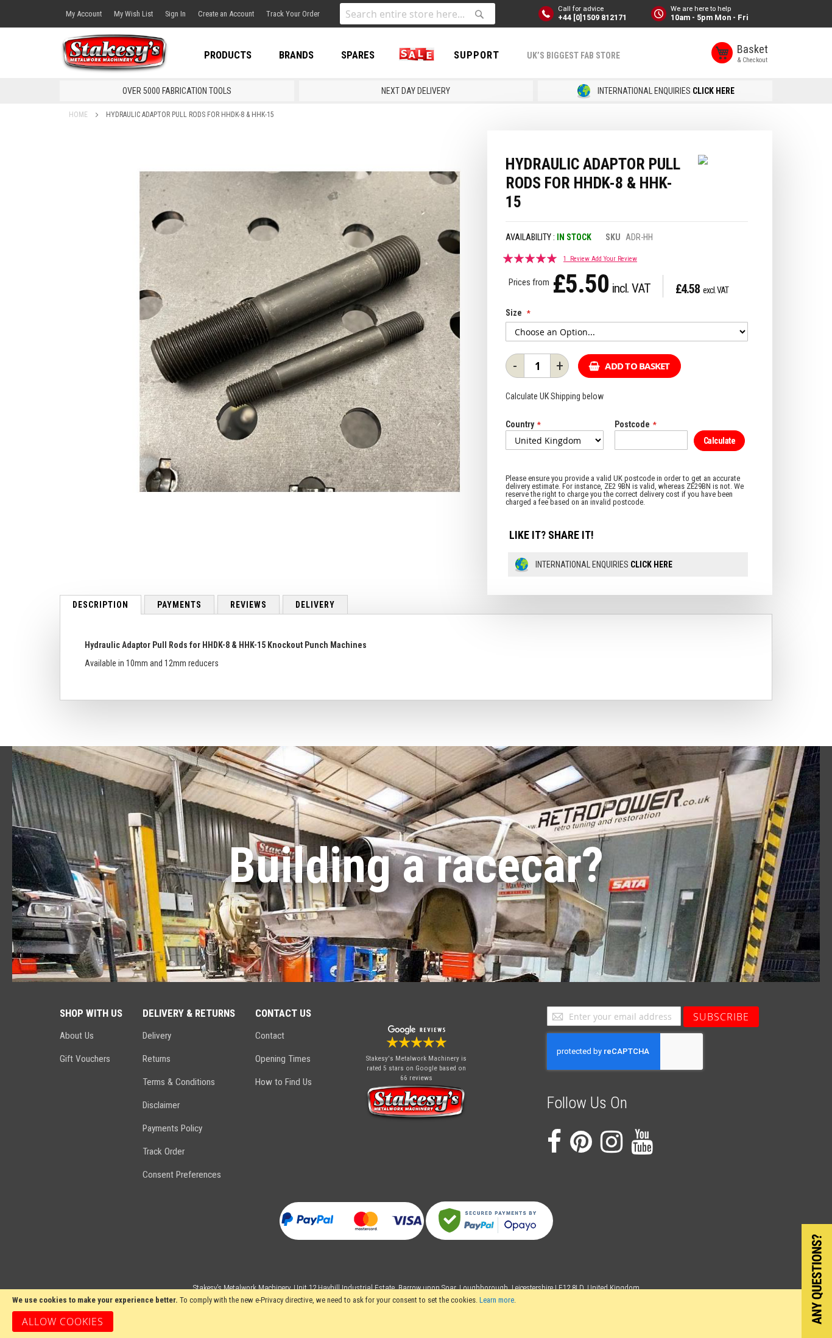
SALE (414, 55)
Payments (179, 605)
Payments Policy (172, 1128)
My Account (84, 13)
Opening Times (283, 1058)
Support (476, 55)
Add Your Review (614, 259)
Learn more (496, 1299)
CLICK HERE (714, 91)
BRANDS (296, 55)
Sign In (175, 13)
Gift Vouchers (85, 1058)
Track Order (164, 1151)
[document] (416, 1313)
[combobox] (417, 13)
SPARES (358, 55)
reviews (248, 605)
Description (100, 605)
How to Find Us (283, 1081)
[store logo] (114, 53)
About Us (77, 1035)
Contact (269, 1035)
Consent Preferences (182, 1174)
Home (78, 114)
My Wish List (133, 13)
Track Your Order (293, 13)
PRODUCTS (228, 55)
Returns (157, 1058)
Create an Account (226, 13)
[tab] (100, 604)
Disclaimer (161, 1105)
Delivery (315, 605)
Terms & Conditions (179, 1081)
